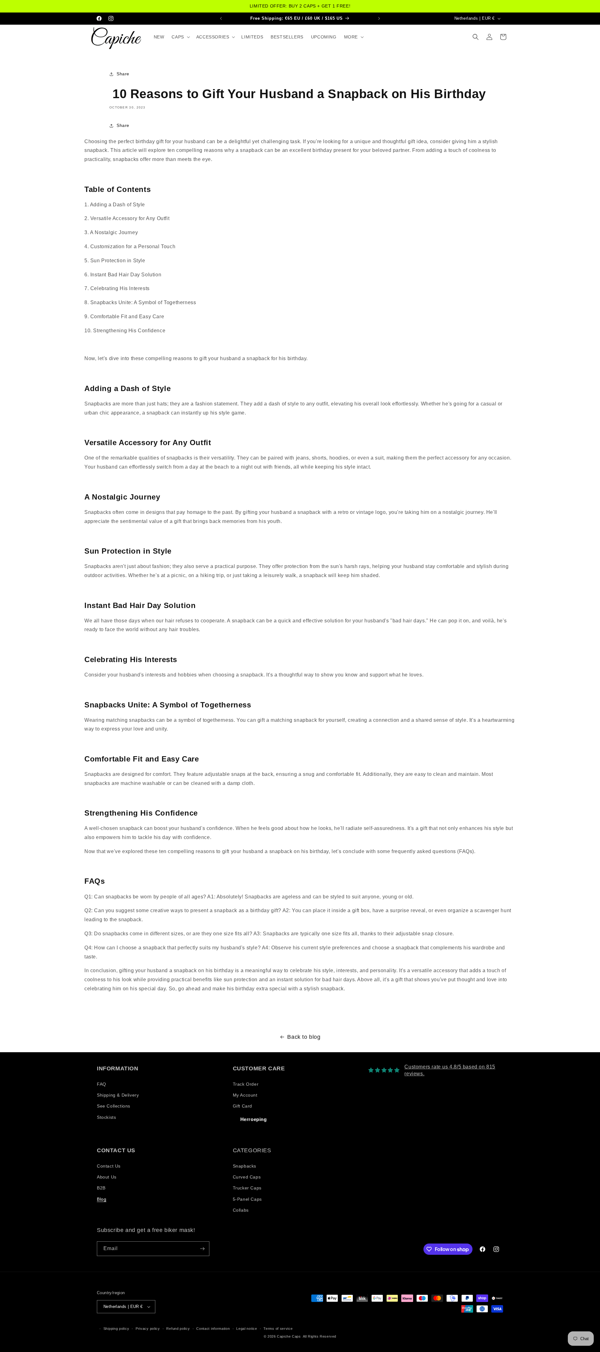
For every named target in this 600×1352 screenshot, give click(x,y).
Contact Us (109, 1166)
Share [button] (123, 73)
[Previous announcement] (221, 18)
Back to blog (303, 1037)
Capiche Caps (289, 1336)
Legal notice (246, 1328)
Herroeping (253, 1119)
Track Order (246, 1084)
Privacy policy (148, 1328)
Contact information (213, 1328)
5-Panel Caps (247, 1199)
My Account (245, 1095)
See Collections (113, 1105)
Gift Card (242, 1105)
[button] (180, 36)
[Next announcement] (379, 18)
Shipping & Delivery (118, 1095)
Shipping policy (116, 1328)
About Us (107, 1176)
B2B (101, 1187)
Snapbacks (244, 1166)
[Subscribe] (202, 1248)
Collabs (241, 1210)
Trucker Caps (247, 1187)
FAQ (101, 1084)
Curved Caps (247, 1176)
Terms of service (277, 1328)
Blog (101, 1199)
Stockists (106, 1117)
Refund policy (178, 1328)
